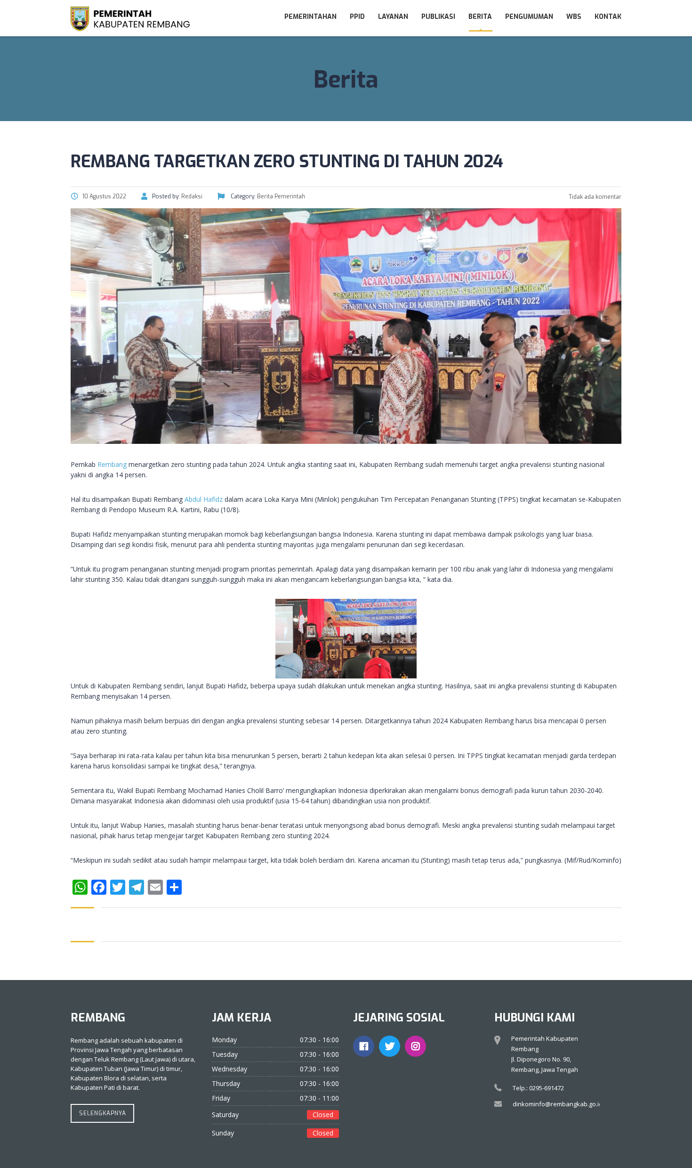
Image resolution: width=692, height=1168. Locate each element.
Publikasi (438, 16)
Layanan (393, 16)
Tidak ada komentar (594, 197)
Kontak (608, 16)
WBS (573, 16)
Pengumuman (529, 16)
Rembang (112, 464)
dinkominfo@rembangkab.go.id (558, 1104)
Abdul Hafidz (204, 499)
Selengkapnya (102, 1113)
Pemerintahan (310, 16)
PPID (357, 16)
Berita (480, 16)
